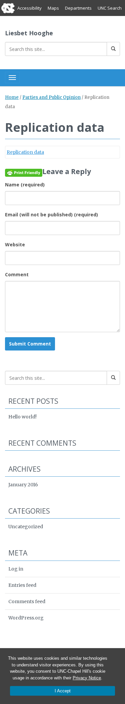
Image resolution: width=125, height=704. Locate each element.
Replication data (25, 152)
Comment (17, 274)
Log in (15, 569)
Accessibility (29, 8)
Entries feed (22, 585)
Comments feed (26, 601)
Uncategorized (25, 527)
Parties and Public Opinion (51, 97)
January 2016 (23, 485)
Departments (78, 8)
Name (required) (25, 184)
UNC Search (110, 8)
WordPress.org (26, 618)
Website (15, 244)
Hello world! (22, 417)
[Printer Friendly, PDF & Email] (23, 172)
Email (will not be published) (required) (51, 214)
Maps (53, 8)
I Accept (63, 690)
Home (12, 97)
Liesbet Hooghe (29, 33)
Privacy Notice (87, 677)
